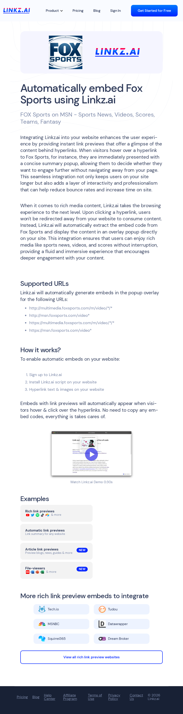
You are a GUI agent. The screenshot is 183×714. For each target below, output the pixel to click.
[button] (54, 10)
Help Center (49, 697)
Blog (96, 10)
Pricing (78, 10)
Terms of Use (95, 697)
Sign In (115, 10)
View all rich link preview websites (91, 657)
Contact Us (136, 697)
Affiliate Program (70, 697)
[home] (16, 10)
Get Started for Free (154, 10)
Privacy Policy (114, 697)
